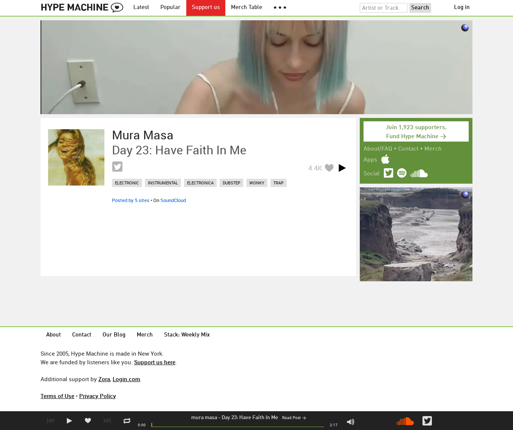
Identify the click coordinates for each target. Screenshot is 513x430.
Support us (206, 8)
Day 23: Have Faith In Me (250, 417)
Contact (408, 149)
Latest (141, 8)
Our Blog (114, 335)
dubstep (231, 183)
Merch (433, 149)
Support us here (154, 362)
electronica (200, 183)
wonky (256, 183)
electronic (127, 183)
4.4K (315, 167)
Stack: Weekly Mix (187, 335)
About (53, 335)
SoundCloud (173, 200)
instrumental (163, 183)
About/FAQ (378, 149)
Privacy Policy (97, 396)
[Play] (342, 168)
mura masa (204, 417)
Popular (170, 8)
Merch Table (246, 8)
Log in (462, 8)
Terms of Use (57, 396)
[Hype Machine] (84, 8)
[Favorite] (329, 167)
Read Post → (294, 418)
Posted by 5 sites (130, 200)
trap (278, 183)
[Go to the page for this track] (76, 157)
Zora (104, 379)
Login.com (126, 379)
